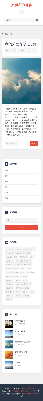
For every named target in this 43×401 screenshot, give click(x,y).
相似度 (19, 284)
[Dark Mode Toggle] (38, 390)
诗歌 (6, 176)
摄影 (8, 276)
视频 (24, 292)
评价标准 (19, 296)
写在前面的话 (20, 321)
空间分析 (27, 284)
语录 (6, 170)
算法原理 (10, 288)
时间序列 (10, 280)
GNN (8, 249)
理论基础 (10, 284)
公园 (31, 257)
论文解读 (10, 296)
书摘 (28, 253)
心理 (29, 269)
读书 (6, 192)
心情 (22, 269)
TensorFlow (19, 253)
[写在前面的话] (9, 324)
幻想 (8, 269)
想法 (15, 272)
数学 (15, 276)
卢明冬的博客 (21, 5)
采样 (27, 296)
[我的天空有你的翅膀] (21, 81)
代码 (15, 257)
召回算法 (27, 261)
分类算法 (10, 261)
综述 (27, 288)
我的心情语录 (20, 331)
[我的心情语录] (9, 334)
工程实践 (27, 265)
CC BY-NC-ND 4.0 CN (28, 393)
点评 (24, 280)
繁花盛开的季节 (21, 352)
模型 (18, 280)
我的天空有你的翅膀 (20, 44)
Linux (26, 249)
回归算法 (18, 265)
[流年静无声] (9, 365)
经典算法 (19, 288)
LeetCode (17, 249)
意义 (22, 272)
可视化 (9, 265)
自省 (8, 292)
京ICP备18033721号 (29, 391)
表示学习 (16, 292)
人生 (8, 257)
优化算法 (23, 257)
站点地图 (15, 391)
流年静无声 (19, 362)
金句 (8, 300)
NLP (33, 249)
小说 (13, 51)
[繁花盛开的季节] (9, 355)
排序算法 (30, 272)
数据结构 (23, 276)
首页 (6, 34)
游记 (6, 198)
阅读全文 (34, 143)
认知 (31, 292)
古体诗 (19, 261)
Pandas (9, 253)
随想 (6, 187)
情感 (8, 272)
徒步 (15, 269)
